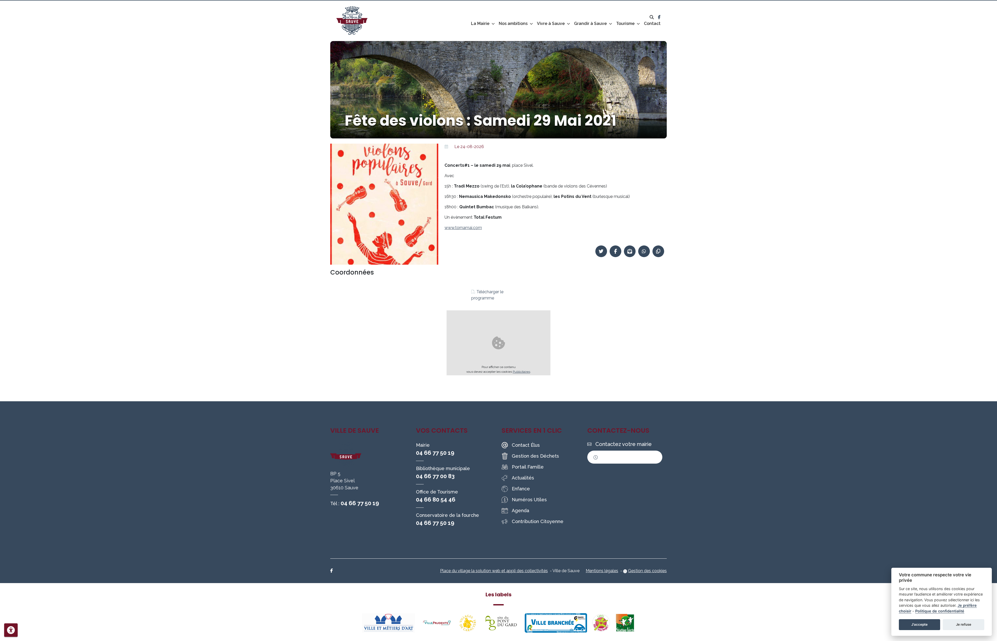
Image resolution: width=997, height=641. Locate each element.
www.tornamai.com (463, 227)
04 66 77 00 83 (435, 476)
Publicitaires (521, 371)
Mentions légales (602, 570)
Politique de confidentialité (939, 611)
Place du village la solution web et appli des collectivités (494, 570)
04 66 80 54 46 (435, 499)
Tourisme (625, 23)
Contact (652, 23)
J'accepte (919, 624)
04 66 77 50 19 (360, 503)
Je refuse (963, 624)
